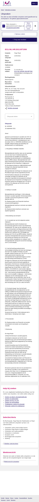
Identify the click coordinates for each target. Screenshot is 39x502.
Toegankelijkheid (23, 498)
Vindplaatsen (9, 94)
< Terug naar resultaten (19, 39)
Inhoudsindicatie (10, 86)
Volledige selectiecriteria (11, 443)
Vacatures (3, 500)
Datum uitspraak (8, 56)
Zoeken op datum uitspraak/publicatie (16, 397)
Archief (8, 500)
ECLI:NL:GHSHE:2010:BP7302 (23, 71)
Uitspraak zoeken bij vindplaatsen (14, 406)
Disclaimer (13, 500)
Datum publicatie (8, 61)
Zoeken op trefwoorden (11, 398)
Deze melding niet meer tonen (28, 25)
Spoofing (30, 498)
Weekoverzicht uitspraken (11, 461)
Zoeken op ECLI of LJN (12, 400)
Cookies (16, 498)
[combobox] (19, 116)
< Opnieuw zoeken (19, 34)
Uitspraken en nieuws (10, 9)
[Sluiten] (35, 26)
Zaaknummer (9, 65)
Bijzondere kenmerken (8, 82)
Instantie (7, 53)
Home (2, 9)
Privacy (12, 498)
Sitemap (7, 498)
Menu (34, 3)
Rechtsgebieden (10, 77)
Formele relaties (7, 70)
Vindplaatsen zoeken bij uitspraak (14, 404)
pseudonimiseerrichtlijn (13, 27)
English (2, 498)
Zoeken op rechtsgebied (12, 402)
